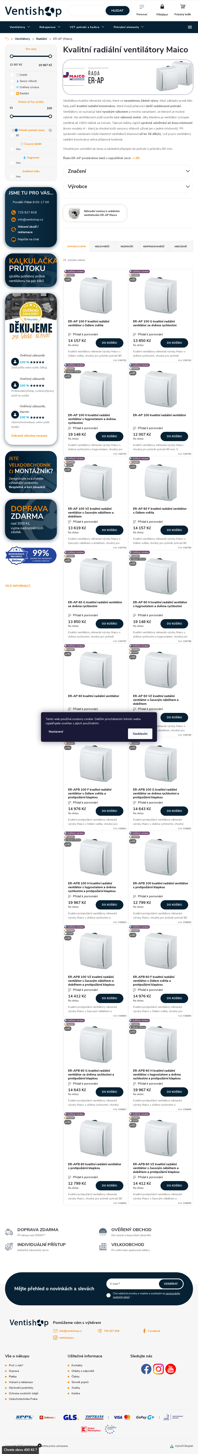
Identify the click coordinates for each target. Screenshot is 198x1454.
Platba (12, 1376)
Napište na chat (28, 239)
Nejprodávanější (153, 246)
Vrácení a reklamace (21, 1382)
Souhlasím (140, 734)
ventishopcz (66, 1338)
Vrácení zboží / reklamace (28, 229)
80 (17, 135)
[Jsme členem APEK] (173, 1417)
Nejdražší (127, 246)
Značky (76, 1387)
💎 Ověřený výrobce (27, 87)
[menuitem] (20, 27)
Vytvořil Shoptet (184, 1446)
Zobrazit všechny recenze (29, 436)
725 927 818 (27, 212)
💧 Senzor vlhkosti (26, 81)
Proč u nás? (16, 1365)
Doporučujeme (76, 246)
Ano (18, 149)
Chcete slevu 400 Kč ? (20, 1450)
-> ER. (135, 158)
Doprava (14, 1371)
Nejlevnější (102, 246)
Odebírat (171, 1284)
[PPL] (24, 1417)
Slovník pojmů (80, 1382)
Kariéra (76, 1393)
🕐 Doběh (21, 75)
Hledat (117, 11)
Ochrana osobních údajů (23, 1393)
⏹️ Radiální (22, 93)
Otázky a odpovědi (83, 1371)
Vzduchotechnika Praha (23, 1399)
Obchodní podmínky (21, 1387)
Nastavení (56, 732)
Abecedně (180, 246)
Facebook (154, 1331)
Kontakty (77, 1365)
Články (75, 1376)
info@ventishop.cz (30, 219)
